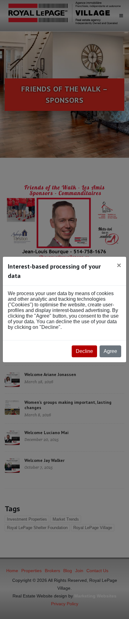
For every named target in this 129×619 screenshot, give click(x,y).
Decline (84, 351)
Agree (110, 351)
